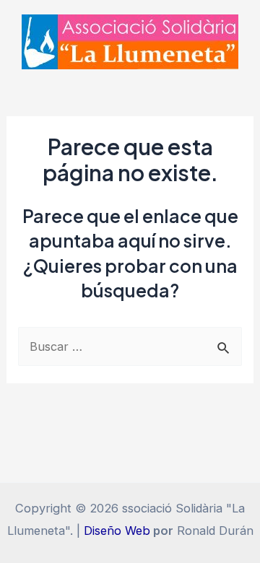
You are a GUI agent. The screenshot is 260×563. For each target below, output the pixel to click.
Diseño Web (117, 530)
